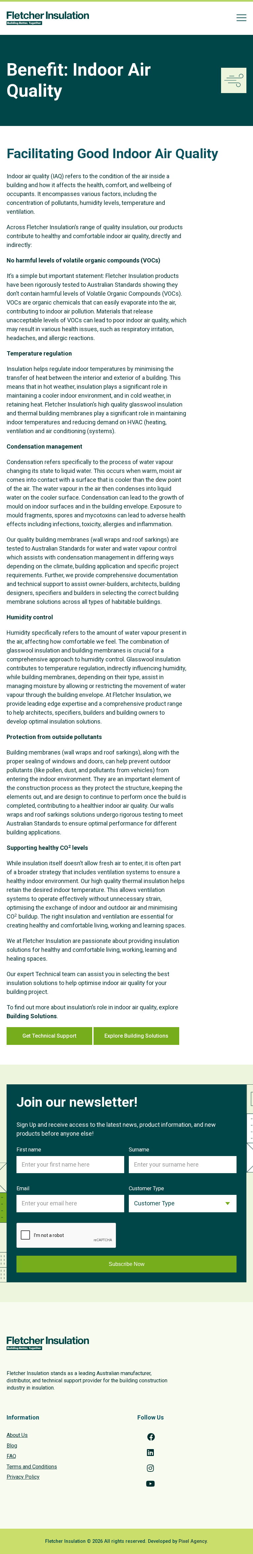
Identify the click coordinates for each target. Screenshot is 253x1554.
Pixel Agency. (193, 1541)
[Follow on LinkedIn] (150, 1452)
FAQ (11, 1456)
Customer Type (146, 1188)
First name (28, 1150)
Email (22, 1188)
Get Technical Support (49, 1036)
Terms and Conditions (32, 1467)
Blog (12, 1446)
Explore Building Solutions (136, 1036)
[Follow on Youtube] (150, 1483)
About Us (17, 1435)
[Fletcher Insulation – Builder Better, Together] (48, 18)
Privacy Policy (23, 1477)
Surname (139, 1150)
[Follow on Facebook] (150, 1437)
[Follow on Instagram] (150, 1468)
